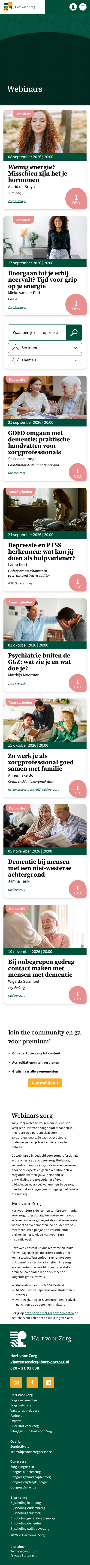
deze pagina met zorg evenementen (49, 1313)
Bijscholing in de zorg (25, 1502)
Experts (15, 1421)
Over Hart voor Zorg (24, 1426)
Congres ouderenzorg (25, 1471)
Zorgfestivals (19, 1446)
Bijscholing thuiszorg (25, 1513)
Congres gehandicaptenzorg (30, 1477)
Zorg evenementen (23, 1400)
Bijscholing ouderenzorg (27, 1508)
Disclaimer (18, 1547)
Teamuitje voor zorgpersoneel (31, 1451)
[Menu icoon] (83, 7)
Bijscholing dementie (25, 1523)
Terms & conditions (24, 1551)
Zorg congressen (22, 1466)
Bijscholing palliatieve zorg (29, 1528)
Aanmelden (43, 1083)
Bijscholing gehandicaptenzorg (32, 1518)
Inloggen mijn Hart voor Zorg (31, 1431)
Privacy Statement (23, 1556)
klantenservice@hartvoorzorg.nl (39, 1362)
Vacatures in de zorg (24, 1410)
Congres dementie (23, 1487)
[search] (74, 333)
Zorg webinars (20, 1405)
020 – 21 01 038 (24, 1368)
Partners (16, 1415)
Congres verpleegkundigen (29, 1482)
